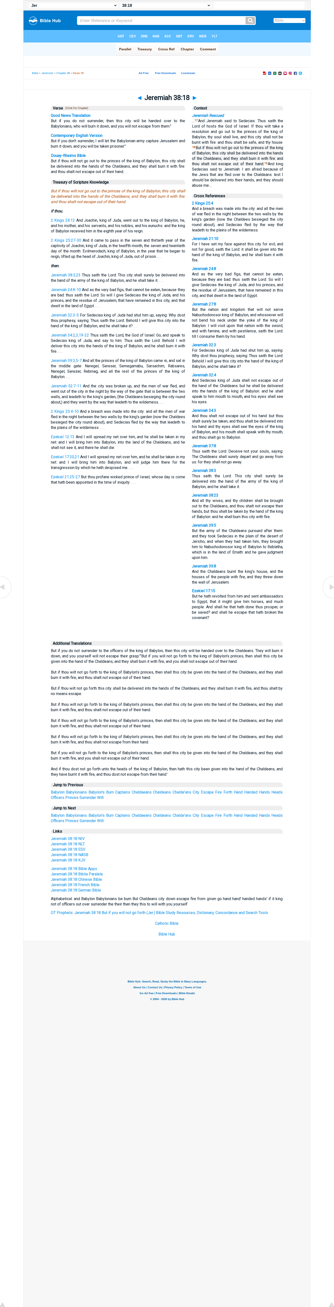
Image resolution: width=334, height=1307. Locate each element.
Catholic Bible (166, 923)
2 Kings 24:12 (63, 220)
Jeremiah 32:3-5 (65, 315)
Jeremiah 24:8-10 (66, 289)
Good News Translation (70, 115)
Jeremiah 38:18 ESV (68, 849)
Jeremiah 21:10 (205, 238)
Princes (71, 797)
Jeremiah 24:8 (204, 268)
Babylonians (76, 792)
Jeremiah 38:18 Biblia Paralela (77, 874)
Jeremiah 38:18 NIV (68, 838)
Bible (35, 73)
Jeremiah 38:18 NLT (68, 844)
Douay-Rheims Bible (68, 155)
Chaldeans (162, 792)
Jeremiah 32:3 (204, 345)
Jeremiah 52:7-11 (66, 386)
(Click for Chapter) (76, 108)
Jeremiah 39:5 (204, 525)
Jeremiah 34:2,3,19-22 (70, 335)
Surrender (87, 797)
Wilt (100, 797)
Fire (218, 792)
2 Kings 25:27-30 (66, 240)
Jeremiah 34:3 (204, 410)
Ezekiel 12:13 (62, 437)
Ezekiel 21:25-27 (65, 477)
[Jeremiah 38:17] (6, 598)
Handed (250, 792)
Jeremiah (47, 73)
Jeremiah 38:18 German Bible (76, 890)
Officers (57, 797)
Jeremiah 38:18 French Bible (75, 884)
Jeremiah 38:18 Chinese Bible (76, 879)
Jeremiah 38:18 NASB (69, 854)
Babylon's (97, 792)
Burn (110, 792)
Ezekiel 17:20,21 (65, 457)
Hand (238, 792)
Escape (207, 792)
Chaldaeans (142, 792)
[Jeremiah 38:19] (328, 598)
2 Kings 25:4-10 (65, 411)
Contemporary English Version (76, 135)
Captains (122, 792)
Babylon (58, 792)
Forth (227, 792)
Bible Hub (166, 934)
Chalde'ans (182, 792)
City (196, 792)
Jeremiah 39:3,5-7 (66, 360)
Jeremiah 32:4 (204, 375)
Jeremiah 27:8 (204, 304)
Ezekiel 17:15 (203, 590)
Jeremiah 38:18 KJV (68, 860)
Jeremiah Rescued (208, 115)
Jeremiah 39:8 (204, 566)
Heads (277, 792)
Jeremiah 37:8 (204, 446)
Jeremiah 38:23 (205, 495)
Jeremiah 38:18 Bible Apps (74, 868)
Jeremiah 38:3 (204, 470)
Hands (264, 792)
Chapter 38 (63, 73)
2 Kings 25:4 (202, 203)
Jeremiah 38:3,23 (66, 275)
